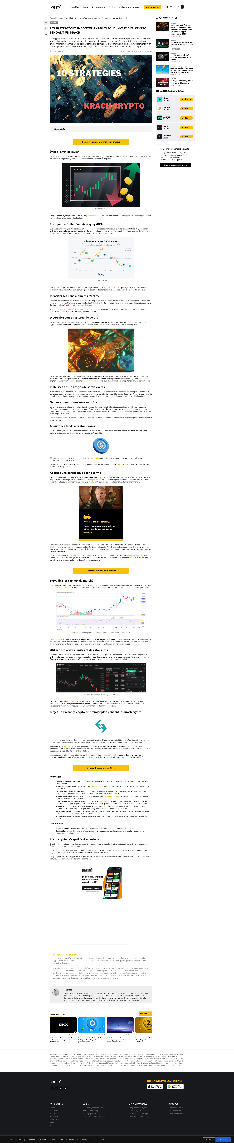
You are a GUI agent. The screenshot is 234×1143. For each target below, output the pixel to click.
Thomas (60, 51)
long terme (93, 479)
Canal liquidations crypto (139, 1116)
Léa (150, 51)
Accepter (224, 1139)
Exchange (174, 23)
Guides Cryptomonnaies (179, 66)
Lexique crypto (135, 1110)
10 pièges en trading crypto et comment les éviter (182, 82)
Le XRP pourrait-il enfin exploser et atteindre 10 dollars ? (181, 57)
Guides (85, 7)
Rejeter (209, 1139)
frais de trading (96, 786)
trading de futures (111, 796)
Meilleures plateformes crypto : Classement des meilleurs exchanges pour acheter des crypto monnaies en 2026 (181, 29)
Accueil (53, 18)
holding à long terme (134, 555)
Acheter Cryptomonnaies (93, 1108)
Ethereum (95, 381)
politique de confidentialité (93, 1139)
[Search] (167, 7)
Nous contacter (175, 1110)
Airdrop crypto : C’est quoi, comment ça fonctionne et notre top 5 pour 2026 (182, 70)
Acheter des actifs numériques (101, 570)
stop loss (70, 701)
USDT (128, 464)
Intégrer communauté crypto (175, 165)
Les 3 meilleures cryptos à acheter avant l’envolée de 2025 (182, 44)
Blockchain (54, 1119)
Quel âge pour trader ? (92, 1113)
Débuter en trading (90, 1110)
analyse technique (63, 587)
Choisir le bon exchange (138, 1113)
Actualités (75, 7)
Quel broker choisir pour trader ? (96, 1116)
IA (50, 1125)
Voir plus (145, 1013)
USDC (119, 464)
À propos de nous (176, 1108)
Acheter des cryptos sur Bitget (101, 768)
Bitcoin (85, 381)
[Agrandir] (131, 240)
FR (171, 7)
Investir (61, 18)
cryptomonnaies (66, 309)
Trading (112, 7)
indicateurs (58, 639)
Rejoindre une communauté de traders (101, 142)
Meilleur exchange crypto (129, 7)
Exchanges (54, 1116)
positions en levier (93, 216)
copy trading (104, 801)
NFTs (52, 1122)
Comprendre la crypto (138, 1108)
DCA (115, 287)
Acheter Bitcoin (152, 7)
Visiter (187, 99)
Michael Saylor (76, 555)
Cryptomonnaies (98, 7)
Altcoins (53, 1113)
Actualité (174, 40)
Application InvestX (176, 1113)
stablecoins (95, 458)
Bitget (66, 746)
